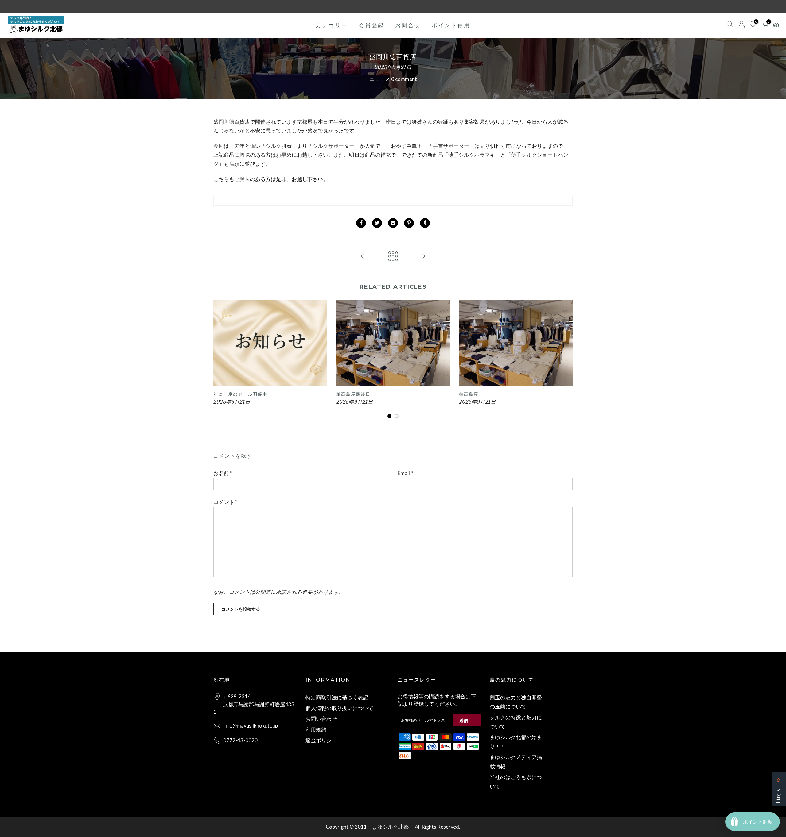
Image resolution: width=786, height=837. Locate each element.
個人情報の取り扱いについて (339, 708)
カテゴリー (332, 25)
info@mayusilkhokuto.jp (250, 726)
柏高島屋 (469, 394)
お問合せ (408, 25)
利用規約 (315, 730)
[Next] (566, 359)
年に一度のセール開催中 (240, 394)
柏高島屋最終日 (353, 394)
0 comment (404, 79)
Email (405, 473)
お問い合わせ (321, 719)
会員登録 (371, 25)
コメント (225, 502)
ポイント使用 (451, 25)
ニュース (379, 79)
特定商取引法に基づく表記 (336, 697)
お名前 (222, 473)
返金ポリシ (318, 740)
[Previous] (219, 359)
